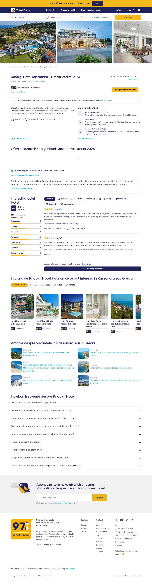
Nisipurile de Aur (102, 528)
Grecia (83, 532)
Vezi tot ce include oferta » (22, 189)
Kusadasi (100, 545)
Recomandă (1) (67, 199)
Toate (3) (50, 199)
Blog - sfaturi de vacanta (91, 10)
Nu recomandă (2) (87, 199)
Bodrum (99, 548)
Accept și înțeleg (57, 503)
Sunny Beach (101, 532)
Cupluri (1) (53, 204)
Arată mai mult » (18, 139)
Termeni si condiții (119, 576)
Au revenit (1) (69, 204)
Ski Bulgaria (85, 528)
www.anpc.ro (70, 569)
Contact (118, 545)
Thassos (99, 538)
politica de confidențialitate (64, 503)
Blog (117, 525)
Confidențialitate (134, 576)
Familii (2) (122, 199)
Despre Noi (119, 542)
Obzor (98, 535)
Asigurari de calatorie (124, 529)
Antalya (99, 552)
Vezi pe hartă (40, 81)
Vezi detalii (133, 79)
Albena (99, 525)
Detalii (97, 3)
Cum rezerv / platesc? (124, 539)
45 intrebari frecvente (124, 532)
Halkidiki (99, 542)
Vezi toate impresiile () (92, 269)
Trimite (99, 498)
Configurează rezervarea (125, 90)
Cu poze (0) (106, 199)
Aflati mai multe (106, 100)
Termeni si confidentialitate (126, 535)
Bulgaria (84, 525)
